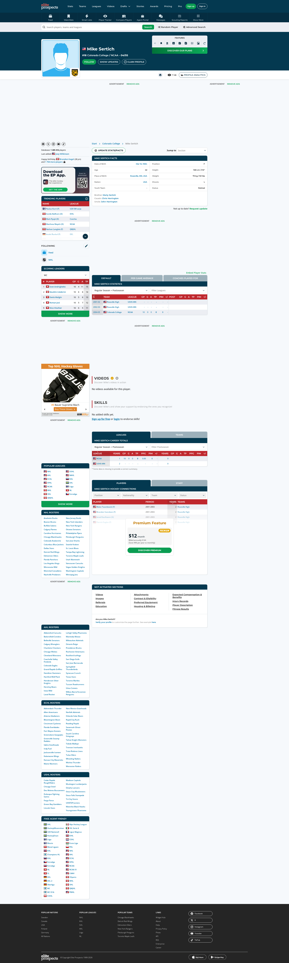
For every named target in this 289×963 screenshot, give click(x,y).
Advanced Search (196, 27)
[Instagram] (53, 144)
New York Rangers (74, 525)
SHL (71, 483)
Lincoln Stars (49, 808)
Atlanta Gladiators (52, 716)
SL (48, 873)
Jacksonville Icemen (52, 752)
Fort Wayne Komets (52, 731)
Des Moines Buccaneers (54, 790)
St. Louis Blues (72, 548)
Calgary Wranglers (52, 644)
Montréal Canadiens (52, 571)
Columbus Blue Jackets (54, 544)
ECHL (49, 479)
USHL (71, 471)
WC (48, 888)
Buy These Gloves (64, 409)
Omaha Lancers (73, 788)
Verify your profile (104, 622)
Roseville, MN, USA (138, 176)
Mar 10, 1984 (141, 164)
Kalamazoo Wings (51, 756)
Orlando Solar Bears (74, 716)
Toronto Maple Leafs (75, 556)
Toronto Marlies (73, 680)
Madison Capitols (73, 780)
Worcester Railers (73, 766)
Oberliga (50, 884)
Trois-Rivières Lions (74, 751)
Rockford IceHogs (73, 655)
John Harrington (109, 202)
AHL (49, 475)
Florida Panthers (51, 559)
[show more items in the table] (85, 236)
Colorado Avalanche (52, 540)
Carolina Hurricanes (52, 533)
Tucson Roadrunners (75, 684)
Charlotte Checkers (52, 648)
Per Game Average (142, 278)
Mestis (50, 843)
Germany (45, 932)
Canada (44, 921)
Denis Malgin (56, 297)
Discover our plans (179, 50)
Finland (44, 928)
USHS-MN (132, 302)
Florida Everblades (51, 727)
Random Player (169, 27)
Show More (65, 313)
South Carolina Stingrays (72, 734)
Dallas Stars (49, 548)
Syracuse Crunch (73, 673)
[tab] (106, 278)
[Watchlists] (161, 43)
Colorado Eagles (50, 665)
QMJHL (73, 229)
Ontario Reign (72, 644)
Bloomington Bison (52, 719)
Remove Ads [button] (233, 84)
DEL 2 (49, 881)
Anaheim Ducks (50, 518)
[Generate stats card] (174, 43)
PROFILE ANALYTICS (194, 75)
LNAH (71, 873)
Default (106, 278)
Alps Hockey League (78, 824)
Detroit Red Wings (51, 552)
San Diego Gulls (72, 659)
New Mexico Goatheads (76, 708)
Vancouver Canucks (74, 563)
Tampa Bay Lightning (75, 552)
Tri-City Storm (72, 799)
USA (145, 182)
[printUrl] (160, 75)
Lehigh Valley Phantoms (76, 633)
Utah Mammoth (73, 559)
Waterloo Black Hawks (75, 806)
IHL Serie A (74, 828)
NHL (49, 471)
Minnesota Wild (50, 567)
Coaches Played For (185, 278)
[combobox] (98, 27)
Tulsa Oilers (71, 755)
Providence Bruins (74, 648)
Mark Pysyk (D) (52, 219)
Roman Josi (55, 302)
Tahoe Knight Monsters (76, 740)
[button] (198, 17)
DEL (49, 877)
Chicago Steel (50, 786)
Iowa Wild (48, 690)
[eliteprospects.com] (49, 6)
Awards (154, 6)
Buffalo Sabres (50, 525)
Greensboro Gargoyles (53, 735)
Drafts (123, 6)
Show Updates (109, 62)
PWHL (72, 892)
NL (70, 490)
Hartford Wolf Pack (52, 677)
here (154, 622)
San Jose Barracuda (74, 663)
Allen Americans (51, 712)
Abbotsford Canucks (52, 633)
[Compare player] (192, 43)
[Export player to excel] (180, 43)
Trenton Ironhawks (74, 747)
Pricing (168, 6)
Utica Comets (72, 688)
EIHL (72, 214)
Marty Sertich (109, 195)
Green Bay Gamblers (53, 804)
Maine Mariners (50, 763)
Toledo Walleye (72, 743)
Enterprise (160, 944)
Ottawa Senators (73, 529)
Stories (140, 6)
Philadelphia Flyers (74, 533)
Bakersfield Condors (52, 636)
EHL (49, 850)
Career (158, 947)
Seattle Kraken (72, 544)
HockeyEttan (52, 835)
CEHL (71, 839)
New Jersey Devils (73, 518)
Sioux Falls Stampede (75, 795)
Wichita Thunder (73, 762)
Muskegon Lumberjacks (76, 784)
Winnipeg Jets (72, 574)
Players (121, 483)
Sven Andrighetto (58, 286)
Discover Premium (149, 550)
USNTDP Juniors (73, 803)
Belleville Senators (52, 640)
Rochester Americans (75, 651)
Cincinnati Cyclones (52, 723)
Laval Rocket (49, 694)
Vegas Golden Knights (75, 567)
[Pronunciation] (155, 43)
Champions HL (53, 854)
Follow (89, 62)
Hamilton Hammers (52, 673)
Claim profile (135, 62)
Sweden (44, 917)
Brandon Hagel (67, 159)
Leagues (96, 6)
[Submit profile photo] (198, 43)
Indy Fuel (48, 748)
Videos (110, 6)
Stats (70, 6)
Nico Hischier (56, 308)
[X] (48, 144)
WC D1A (50, 892)
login (117, 419)
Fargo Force (49, 800)
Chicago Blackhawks (53, 537)
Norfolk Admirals (73, 712)
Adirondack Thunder (53, 708)
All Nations (45, 936)
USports (72, 877)
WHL (49, 490)
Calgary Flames (50, 529)
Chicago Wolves (50, 651)
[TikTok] (64, 144)
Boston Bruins (50, 522)
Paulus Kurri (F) (52, 208)
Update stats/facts (110, 150)
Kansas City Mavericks (53, 760)
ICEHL (50, 896)
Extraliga (73, 494)
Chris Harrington (110, 198)
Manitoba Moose (73, 636)
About (158, 921)
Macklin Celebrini (58, 292)
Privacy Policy (161, 928)
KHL (71, 479)
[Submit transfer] (204, 43)
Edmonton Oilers (51, 556)
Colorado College (98, 55)
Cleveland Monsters (52, 655)
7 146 (174, 75)
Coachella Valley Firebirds (51, 660)
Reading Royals (72, 723)
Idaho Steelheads (51, 745)
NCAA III (73, 869)
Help (158, 925)
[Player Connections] (167, 43)
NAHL (71, 475)
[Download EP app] (65, 180)
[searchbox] (98, 27)
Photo (158, 932)
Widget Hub (160, 917)
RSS (157, 940)
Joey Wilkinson (62, 154)
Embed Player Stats (196, 272)
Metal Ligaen (53, 847)
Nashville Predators (52, 574)
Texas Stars (71, 677)
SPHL (49, 483)
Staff (179, 483)
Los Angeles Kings (51, 563)
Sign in (202, 6)
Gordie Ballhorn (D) (54, 214)
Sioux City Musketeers (75, 791)
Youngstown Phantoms (76, 810)
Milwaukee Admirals (74, 640)
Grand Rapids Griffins (53, 669)
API (157, 936)
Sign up (190, 6)
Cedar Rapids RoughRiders (49, 781)
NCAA (114, 55)
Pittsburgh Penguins (75, 537)
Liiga (71, 486)
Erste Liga (73, 843)
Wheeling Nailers (73, 758)
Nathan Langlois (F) (54, 229)
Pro (180, 6)
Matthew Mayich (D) (55, 224)
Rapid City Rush (72, 719)
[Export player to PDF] (186, 43)
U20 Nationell (53, 832)
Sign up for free (101, 419)
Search (148, 27)
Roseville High (113, 302)
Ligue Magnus (75, 832)
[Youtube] (59, 144)
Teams (82, 6)
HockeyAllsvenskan (55, 828)
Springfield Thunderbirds (72, 668)
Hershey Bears (50, 687)
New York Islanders (74, 522)
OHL (49, 494)
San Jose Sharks (73, 540)
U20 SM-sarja (75, 208)
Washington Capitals (75, 571)
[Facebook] (43, 144)
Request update (198, 208)
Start (94, 143)
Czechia (73, 219)
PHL (71, 847)
